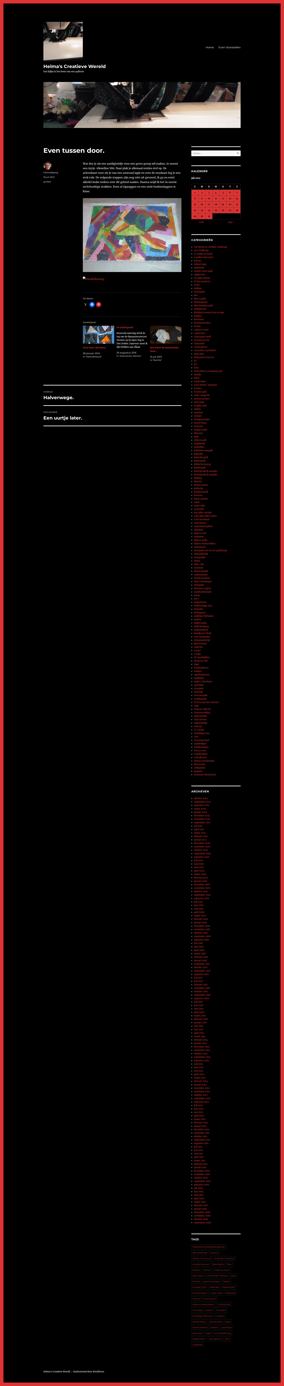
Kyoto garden (201, 498)
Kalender (198, 454)
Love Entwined (201, 519)
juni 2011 (198, 1150)
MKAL (197, 560)
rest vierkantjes (202, 636)
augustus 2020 (201, 857)
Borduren (199, 319)
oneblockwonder (203, 592)
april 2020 (199, 870)
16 (202, 204)
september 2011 (202, 1139)
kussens (198, 495)
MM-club (199, 564)
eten (233, 1275)
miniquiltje (199, 557)
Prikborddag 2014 (203, 605)
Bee (196, 295)
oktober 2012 (201, 1095)
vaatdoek (197, 1344)
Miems (196, 1298)
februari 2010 (201, 1205)
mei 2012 (198, 1112)
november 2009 (202, 1215)
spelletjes (227, 1327)
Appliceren (199, 274)
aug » (231, 222)
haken (226, 1281)
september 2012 (202, 1098)
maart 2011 (199, 1160)
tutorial (198, 726)
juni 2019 (199, 905)
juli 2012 (198, 1105)
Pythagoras (200, 612)
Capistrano (199, 333)
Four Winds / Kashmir (205, 385)
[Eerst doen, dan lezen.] (98, 335)
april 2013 (199, 1074)
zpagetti (198, 771)
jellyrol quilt (200, 440)
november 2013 (202, 1050)
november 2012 (202, 1091)
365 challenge (199, 1252)
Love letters (200, 523)
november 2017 (202, 964)
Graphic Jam (200, 405)
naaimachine (201, 574)
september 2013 (202, 1057)
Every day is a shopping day (208, 371)
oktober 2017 (201, 967)
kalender (214, 1287)
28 (237, 210)
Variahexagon (201, 747)
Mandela (198, 529)
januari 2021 (200, 839)
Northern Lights (202, 588)
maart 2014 (200, 1036)
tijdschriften (200, 716)
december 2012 (202, 1088)
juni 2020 (199, 864)
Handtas (198, 412)
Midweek (230, 1293)
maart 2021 (200, 832)
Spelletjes (199, 678)
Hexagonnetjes (202, 419)
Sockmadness (201, 667)
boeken (198, 316)
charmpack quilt (202, 336)
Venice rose (200, 750)
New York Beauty (203, 581)
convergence (200, 347)
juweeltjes (199, 447)
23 (202, 210)
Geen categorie (202, 395)
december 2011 (201, 1129)
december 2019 (202, 884)
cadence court (201, 329)
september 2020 (202, 853)
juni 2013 (198, 1067)
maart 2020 (200, 874)
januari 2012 (200, 1126)
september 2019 (202, 895)
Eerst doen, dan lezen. (94, 347)
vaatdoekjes (200, 743)
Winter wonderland (204, 761)
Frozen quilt (200, 391)
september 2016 (202, 995)
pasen (197, 595)
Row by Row (200, 643)
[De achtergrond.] (133, 342)
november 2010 (202, 1174)
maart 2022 (200, 808)
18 (216, 204)
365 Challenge (201, 250)
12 (223, 198)
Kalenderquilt (201, 457)
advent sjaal (200, 264)
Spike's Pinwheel (203, 681)
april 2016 (199, 1012)
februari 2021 (201, 836)
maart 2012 (200, 1119)
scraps (197, 654)
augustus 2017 (201, 974)
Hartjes (198, 416)
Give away (199, 402)
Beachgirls (218, 1264)
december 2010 (202, 1171)
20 (230, 204)
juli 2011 (198, 1146)
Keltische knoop (202, 464)
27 (230, 210)
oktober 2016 (201, 991)
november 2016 (202, 988)
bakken (198, 288)
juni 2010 (198, 1191)
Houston (198, 426)
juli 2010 (198, 1188)
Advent (197, 260)
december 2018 (202, 926)
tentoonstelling (202, 712)
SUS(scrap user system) (206, 702)
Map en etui (200, 533)
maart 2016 (200, 1015)
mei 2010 (198, 1195)
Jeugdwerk (199, 443)
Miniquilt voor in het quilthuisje (210, 550)
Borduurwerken (202, 322)
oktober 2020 (201, 850)
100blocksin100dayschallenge (208, 1247)
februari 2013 (201, 1081)
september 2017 (202, 970)
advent (214, 1252)
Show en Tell (200, 660)
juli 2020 (198, 860)
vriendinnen (200, 757)
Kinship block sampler (205, 471)
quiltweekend (201, 629)
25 (216, 210)
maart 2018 (200, 953)
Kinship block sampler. (206, 474)
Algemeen (199, 267)
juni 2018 (198, 946)
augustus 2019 (201, 898)
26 (223, 210)
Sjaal (196, 664)
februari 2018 (201, 957)
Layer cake (199, 505)
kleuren (198, 481)
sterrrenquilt (200, 695)
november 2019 (202, 888)
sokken (198, 671)
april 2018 (199, 950)
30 (202, 216)
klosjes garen (201, 485)
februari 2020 (201, 877)
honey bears (200, 422)
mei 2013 (198, 1070)
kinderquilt (200, 467)
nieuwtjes (199, 585)
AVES (197, 285)
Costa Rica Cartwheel (205, 350)
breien (197, 326)
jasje (196, 436)
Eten (196, 367)
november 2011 (202, 1133)
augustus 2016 (201, 998)
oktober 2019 (201, 891)
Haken (197, 409)
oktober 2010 (201, 1177)
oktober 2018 (201, 933)
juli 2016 (198, 1001)
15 (195, 204)
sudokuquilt (200, 698)
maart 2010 (200, 1202)
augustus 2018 (201, 939)
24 (209, 210)
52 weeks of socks (203, 253)
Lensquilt (199, 509)
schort (197, 650)
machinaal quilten (203, 526)
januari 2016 (200, 1022)
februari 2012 (201, 1122)
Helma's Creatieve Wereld (74, 66)
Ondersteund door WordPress (88, 1371)
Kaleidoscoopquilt (203, 450)
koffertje (198, 488)
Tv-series (199, 729)
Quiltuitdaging (201, 626)
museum (198, 567)
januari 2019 (200, 922)
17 (209, 204)
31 (209, 216)
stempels (198, 688)
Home (210, 47)
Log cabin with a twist (205, 516)
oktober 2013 (200, 1053)
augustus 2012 (201, 1102)
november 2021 (202, 819)
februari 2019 (201, 919)
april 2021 (199, 829)
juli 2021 (198, 826)
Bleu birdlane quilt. (203, 305)
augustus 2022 (201, 805)
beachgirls (199, 291)
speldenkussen (202, 674)
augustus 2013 (201, 1060)
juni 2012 (198, 1108)
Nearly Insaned (202, 578)
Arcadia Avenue (202, 278)
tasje (196, 705)
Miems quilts (201, 540)
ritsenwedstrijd (202, 640)
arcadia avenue (200, 1264)
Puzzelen (198, 609)
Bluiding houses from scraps (209, 312)
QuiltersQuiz (200, 623)
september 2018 (202, 936)
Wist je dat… (200, 764)
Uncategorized (201, 740)
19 (223, 204)
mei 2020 (199, 867)
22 (195, 210)
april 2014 (199, 1033)
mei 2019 (198, 908)
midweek (198, 536)
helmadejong (50, 172)
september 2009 (202, 1222)
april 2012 (199, 1115)
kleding (198, 478)
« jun (201, 222)
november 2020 (202, 846)
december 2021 (202, 815)
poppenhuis (200, 602)
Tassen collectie (202, 709)
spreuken (199, 685)
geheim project (202, 398)
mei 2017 (198, 981)
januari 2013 (200, 1084)
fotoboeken (200, 381)
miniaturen (200, 547)
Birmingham (200, 302)
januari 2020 (200, 881)
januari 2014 (200, 1043)
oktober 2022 (201, 798)
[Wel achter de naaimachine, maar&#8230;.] (165, 335)
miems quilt (209, 1298)
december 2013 (202, 1046)
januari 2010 (200, 1208)
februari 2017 (201, 984)
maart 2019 (200, 915)
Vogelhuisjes (200, 754)
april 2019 (199, 912)
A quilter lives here (203, 257)
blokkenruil (200, 309)
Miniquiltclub (201, 554)
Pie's (196, 598)
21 (237, 204)
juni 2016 (199, 1005)
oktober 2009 (201, 1219)
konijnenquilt (201, 491)
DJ (195, 360)
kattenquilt (229, 1287)
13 (230, 198)
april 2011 (199, 1157)
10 (209, 198)
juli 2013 (198, 1064)
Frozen (197, 388)
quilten (47, 181)
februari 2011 (200, 1164)
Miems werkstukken (204, 543)
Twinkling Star (202, 733)
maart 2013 (199, 1077)
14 (237, 198)
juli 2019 (198, 901)
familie (197, 374)
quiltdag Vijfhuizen (204, 616)
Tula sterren (200, 719)
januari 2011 (200, 1167)
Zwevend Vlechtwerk (205, 774)
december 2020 (202, 843)
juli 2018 (198, 943)
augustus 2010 (201, 1184)
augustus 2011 (201, 1143)
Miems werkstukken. (203, 1304)
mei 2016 (198, 1008)
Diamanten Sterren (204, 357)
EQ (195, 364)
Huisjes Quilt (199, 1287)
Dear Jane (199, 353)
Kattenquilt (200, 460)
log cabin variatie (203, 512)
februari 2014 (201, 1039)
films (197, 378)
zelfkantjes (199, 767)
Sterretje (198, 692)
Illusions (198, 433)
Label (197, 502)
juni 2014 (198, 1026)
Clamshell (199, 343)
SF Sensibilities (202, 657)
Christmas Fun (201, 340)
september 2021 (202, 822)
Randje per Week (202, 633)
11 (216, 198)
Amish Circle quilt (203, 271)
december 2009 (202, 1212)
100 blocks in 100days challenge (210, 247)
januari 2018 (200, 960)
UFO (196, 736)
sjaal (227, 1321)
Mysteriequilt (201, 571)
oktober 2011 (200, 1136)
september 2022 (202, 801)
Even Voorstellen (229, 47)
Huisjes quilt (200, 429)
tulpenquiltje (200, 723)
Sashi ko (198, 647)
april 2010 (199, 1198)
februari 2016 (201, 1019)
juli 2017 (198, 977)
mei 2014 (198, 1029)
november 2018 (202, 929)
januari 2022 (200, 812)
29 (194, 216)
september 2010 (202, 1181)
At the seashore (202, 281)
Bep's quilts (200, 298)
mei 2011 (198, 1153)
